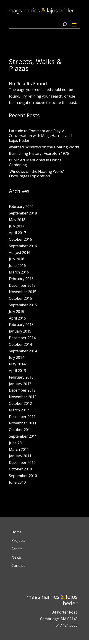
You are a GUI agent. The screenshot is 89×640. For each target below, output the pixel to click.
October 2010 (20, 469)
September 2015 (23, 304)
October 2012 (20, 403)
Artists (17, 548)
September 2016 (23, 245)
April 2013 (17, 370)
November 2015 (22, 291)
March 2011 (19, 449)
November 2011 (22, 423)
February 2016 (21, 278)
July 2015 (16, 311)
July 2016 (16, 258)
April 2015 (17, 318)
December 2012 (22, 390)
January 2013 (20, 383)
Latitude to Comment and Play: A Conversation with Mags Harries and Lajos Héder (40, 135)
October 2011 (20, 429)
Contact (18, 565)
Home (16, 531)
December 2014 (22, 337)
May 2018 (17, 219)
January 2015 (20, 331)
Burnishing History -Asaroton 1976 (39, 153)
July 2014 (16, 357)
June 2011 (17, 442)
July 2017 (16, 226)
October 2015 (20, 298)
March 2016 (19, 272)
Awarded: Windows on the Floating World (44, 147)
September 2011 (23, 436)
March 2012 (19, 410)
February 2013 (21, 377)
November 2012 (22, 396)
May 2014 (17, 363)
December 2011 (22, 416)
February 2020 (21, 206)
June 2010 (17, 482)
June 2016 (17, 265)
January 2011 (20, 455)
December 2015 (22, 285)
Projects (18, 540)
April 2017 (17, 232)
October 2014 (20, 344)
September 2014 (23, 351)
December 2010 (22, 462)
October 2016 (20, 239)
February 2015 (21, 324)
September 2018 (23, 213)
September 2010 (23, 475)
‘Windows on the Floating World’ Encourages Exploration (36, 174)
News (16, 557)
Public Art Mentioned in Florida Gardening (35, 162)
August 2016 (19, 252)
